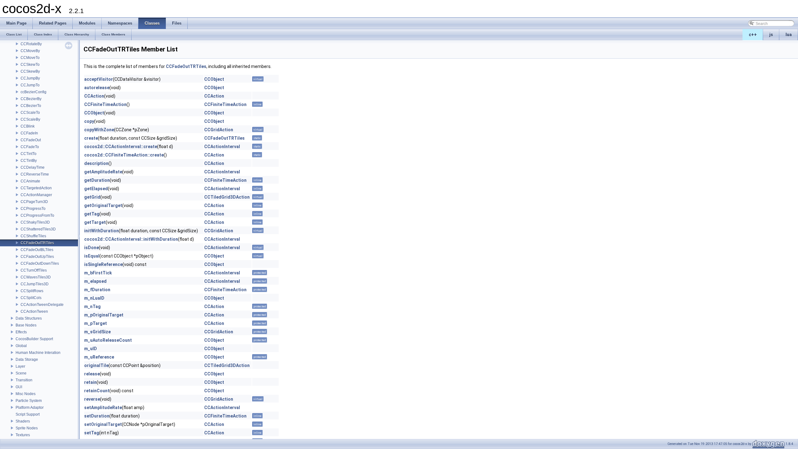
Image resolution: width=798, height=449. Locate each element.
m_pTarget (95, 323)
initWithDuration (101, 230)
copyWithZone (99, 129)
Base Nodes (26, 325)
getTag (91, 213)
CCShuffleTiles (33, 236)
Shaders (23, 421)
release (92, 373)
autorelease (96, 87)
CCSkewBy (30, 71)
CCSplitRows (32, 291)
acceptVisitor (98, 79)
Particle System (29, 400)
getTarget (95, 222)
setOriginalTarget (103, 424)
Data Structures (29, 318)
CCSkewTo (30, 64)
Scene (21, 373)
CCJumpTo (30, 85)
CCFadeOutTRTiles (37, 243)
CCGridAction (218, 129)
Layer (20, 366)
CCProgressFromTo (37, 215)
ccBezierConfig (33, 92)
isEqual (91, 255)
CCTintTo (28, 154)
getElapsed (96, 188)
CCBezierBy (31, 99)
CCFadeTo (30, 147)
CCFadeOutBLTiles (37, 250)
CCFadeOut (31, 140)
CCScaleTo (30, 112)
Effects (21, 332)
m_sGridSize (97, 331)
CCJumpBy (30, 78)
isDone (91, 247)
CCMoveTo (30, 58)
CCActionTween (34, 311)
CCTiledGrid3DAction (227, 197)
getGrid (92, 197)
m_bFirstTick (98, 272)
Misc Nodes (26, 394)
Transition (24, 380)
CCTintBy (29, 160)
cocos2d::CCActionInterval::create (120, 146)
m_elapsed (95, 281)
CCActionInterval (222, 146)
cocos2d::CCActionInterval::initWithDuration (131, 239)
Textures (23, 435)
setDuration (96, 415)
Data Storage (27, 359)
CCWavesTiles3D (36, 277)
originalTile (96, 365)
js (771, 34)
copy (89, 121)
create (91, 138)
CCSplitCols (31, 298)
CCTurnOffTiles (34, 270)
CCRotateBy (31, 44)
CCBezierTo (31, 106)
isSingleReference (103, 264)
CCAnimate (30, 181)
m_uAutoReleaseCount (108, 340)
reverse (92, 399)
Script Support (28, 414)
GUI (19, 387)
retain (90, 382)
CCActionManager (36, 195)
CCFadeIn (29, 133)
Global (21, 346)
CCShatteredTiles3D (38, 229)
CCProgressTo (33, 208)
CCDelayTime (33, 167)
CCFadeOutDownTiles (40, 263)
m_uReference (99, 357)
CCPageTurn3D (34, 202)
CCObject (214, 79)
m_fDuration (97, 289)
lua (789, 34)
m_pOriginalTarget (103, 314)
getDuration (97, 180)
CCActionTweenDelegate (42, 304)
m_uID (90, 348)
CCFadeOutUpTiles (37, 256)
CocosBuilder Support (34, 339)
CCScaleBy (30, 119)
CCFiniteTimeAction (105, 104)
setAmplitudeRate (103, 407)
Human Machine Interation (38, 352)
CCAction (94, 96)
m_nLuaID (94, 298)
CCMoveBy (30, 51)
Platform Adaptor (30, 407)
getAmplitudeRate (103, 171)
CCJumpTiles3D (35, 284)
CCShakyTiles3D (35, 222)
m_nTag (92, 306)
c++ (753, 34)
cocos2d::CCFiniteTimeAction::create (124, 154)
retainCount (96, 390)
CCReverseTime (35, 174)
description (96, 163)
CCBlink (28, 126)
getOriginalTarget (103, 205)
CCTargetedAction (36, 188)
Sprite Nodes (27, 428)
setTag (91, 432)
